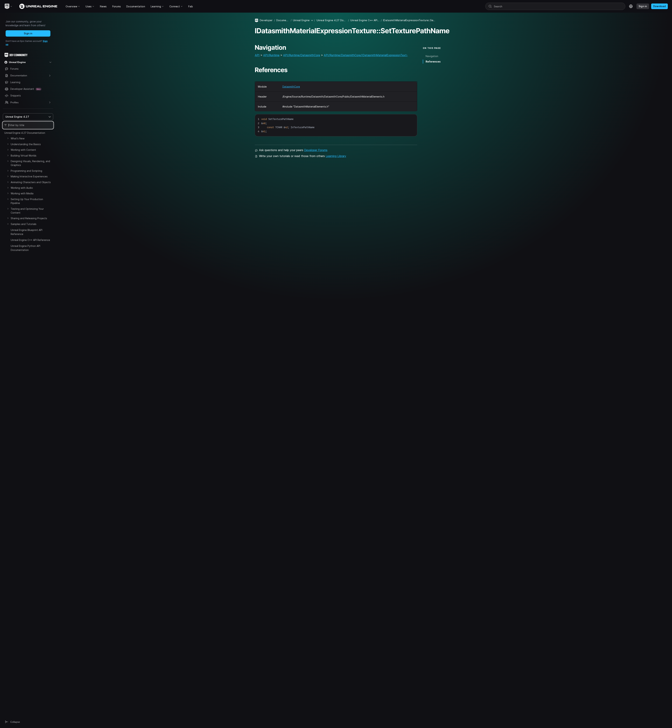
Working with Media (22, 193)
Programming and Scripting (26, 170)
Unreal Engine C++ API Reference (30, 239)
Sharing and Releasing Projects (29, 218)
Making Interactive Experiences (29, 176)
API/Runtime (271, 55)
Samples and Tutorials (23, 224)
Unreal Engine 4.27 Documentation (24, 132)
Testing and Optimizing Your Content (27, 210)
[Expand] (7, 138)
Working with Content (23, 149)
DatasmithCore (291, 86)
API (257, 55)
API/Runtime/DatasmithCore (301, 55)
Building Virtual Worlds (23, 155)
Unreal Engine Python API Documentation (25, 247)
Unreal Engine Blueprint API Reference (26, 231)
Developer (266, 20)
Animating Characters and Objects (31, 182)
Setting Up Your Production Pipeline (27, 201)
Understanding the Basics (26, 144)
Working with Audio (22, 187)
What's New (17, 138)
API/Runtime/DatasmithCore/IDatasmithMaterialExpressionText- (366, 55)
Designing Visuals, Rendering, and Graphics (30, 163)
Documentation (282, 20)
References (433, 61)
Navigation (432, 56)
